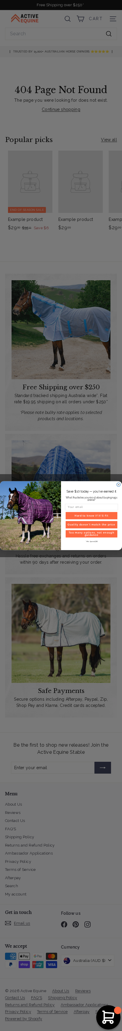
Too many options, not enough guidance (91, 533)
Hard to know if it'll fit (91, 515)
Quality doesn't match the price (91, 524)
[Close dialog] (119, 485)
